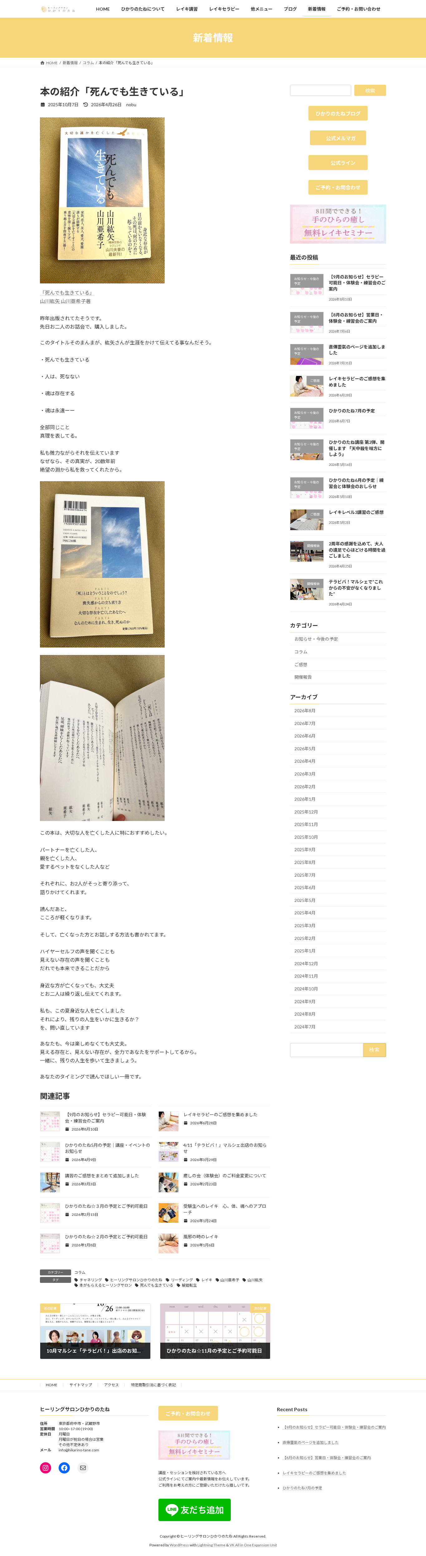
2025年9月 (305, 849)
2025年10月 (306, 837)
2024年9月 (305, 1001)
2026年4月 (305, 761)
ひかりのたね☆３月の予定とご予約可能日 (106, 1206)
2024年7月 (305, 1026)
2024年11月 (306, 976)
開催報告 (303, 677)
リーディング (182, 1280)
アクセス (111, 1385)
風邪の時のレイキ (200, 1236)
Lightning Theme (211, 1545)
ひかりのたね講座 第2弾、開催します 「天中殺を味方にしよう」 (357, 448)
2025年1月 (305, 950)
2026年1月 (305, 799)
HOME (51, 1385)
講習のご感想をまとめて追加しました (102, 1175)
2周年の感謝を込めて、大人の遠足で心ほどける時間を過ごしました (357, 549)
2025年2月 (305, 938)
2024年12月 (306, 963)
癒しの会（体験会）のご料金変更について (224, 1175)
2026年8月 (305, 710)
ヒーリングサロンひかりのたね (136, 1280)
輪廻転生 (189, 1285)
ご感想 (300, 664)
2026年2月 (305, 786)
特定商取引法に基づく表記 (153, 1385)
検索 (370, 90)
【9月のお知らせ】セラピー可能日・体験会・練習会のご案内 (357, 283)
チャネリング (91, 1280)
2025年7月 (305, 875)
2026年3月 (305, 773)
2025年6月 (305, 887)
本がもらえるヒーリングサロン (106, 1285)
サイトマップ (81, 1385)
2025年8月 (305, 862)
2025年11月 (306, 824)
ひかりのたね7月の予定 (352, 410)
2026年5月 (305, 748)
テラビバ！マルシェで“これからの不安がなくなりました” (356, 587)
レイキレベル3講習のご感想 (356, 512)
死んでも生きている (156, 1285)
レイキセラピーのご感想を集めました (220, 1114)
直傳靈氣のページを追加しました (311, 1442)
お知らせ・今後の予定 (316, 639)
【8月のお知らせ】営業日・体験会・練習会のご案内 (327, 1457)
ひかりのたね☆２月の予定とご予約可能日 (106, 1236)
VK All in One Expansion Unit (253, 1545)
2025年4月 (305, 913)
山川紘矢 (255, 1280)
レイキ (206, 1280)
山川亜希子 (229, 1280)
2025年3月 (305, 925)
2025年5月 (305, 900)
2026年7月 (305, 723)
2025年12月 (306, 811)
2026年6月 (305, 735)
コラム (79, 1272)
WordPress (179, 1545)
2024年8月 (305, 1014)
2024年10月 (306, 988)
